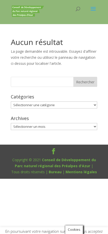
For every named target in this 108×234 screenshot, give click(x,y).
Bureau (55, 171)
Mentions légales (81, 171)
